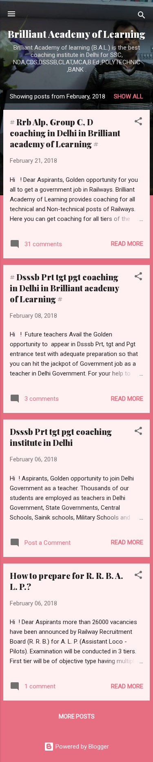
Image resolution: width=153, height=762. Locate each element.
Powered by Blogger (81, 746)
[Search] (141, 16)
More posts (77, 716)
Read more (127, 243)
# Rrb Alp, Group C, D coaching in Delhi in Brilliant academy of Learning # (65, 132)
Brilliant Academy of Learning (76, 34)
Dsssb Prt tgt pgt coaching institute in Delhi (61, 437)
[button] (138, 122)
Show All (128, 96)
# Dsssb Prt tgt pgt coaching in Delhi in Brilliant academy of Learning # (64, 287)
